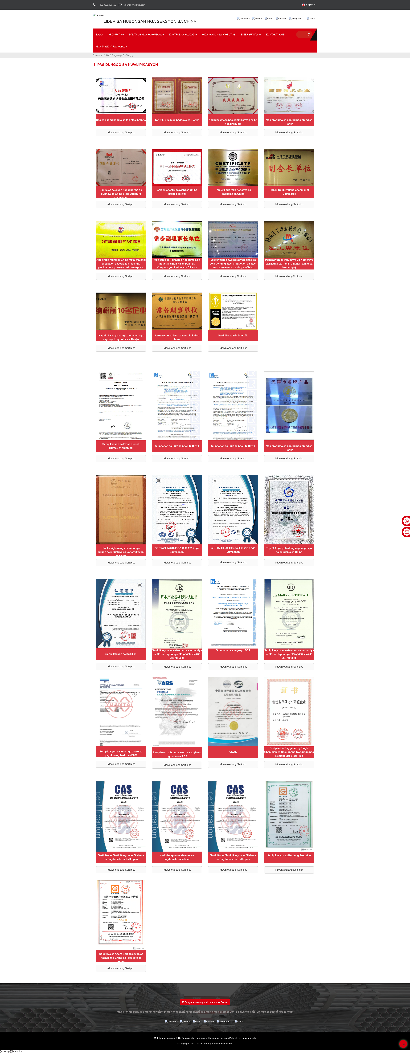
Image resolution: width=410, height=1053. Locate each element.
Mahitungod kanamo (164, 1038)
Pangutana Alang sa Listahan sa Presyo (206, 1002)
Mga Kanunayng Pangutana (205, 1038)
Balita (178, 1038)
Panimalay (97, 55)
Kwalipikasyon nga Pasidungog (119, 55)
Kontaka (186, 1038)
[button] (121, 132)
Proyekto (224, 1038)
